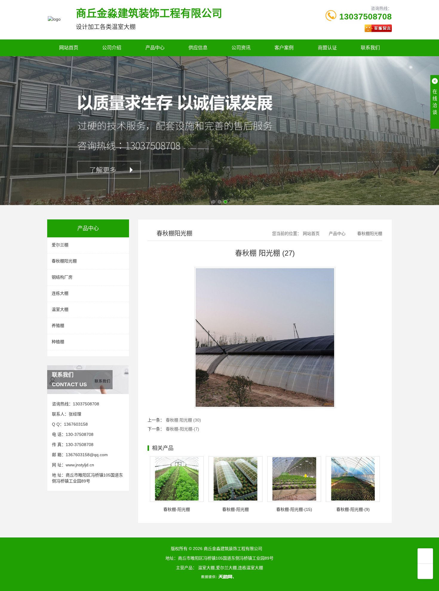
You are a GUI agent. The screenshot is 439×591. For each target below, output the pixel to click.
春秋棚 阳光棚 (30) (183, 420)
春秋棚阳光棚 (64, 261)
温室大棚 (60, 309)
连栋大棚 (60, 293)
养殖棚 (58, 325)
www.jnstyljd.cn (80, 464)
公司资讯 (241, 47)
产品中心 (155, 47)
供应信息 (198, 47)
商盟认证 (327, 47)
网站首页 (68, 47)
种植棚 (58, 341)
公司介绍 (111, 47)
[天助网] (219, 577)
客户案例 (284, 47)
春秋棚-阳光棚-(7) (182, 429)
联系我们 (370, 47)
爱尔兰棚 (60, 244)
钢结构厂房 (62, 277)
